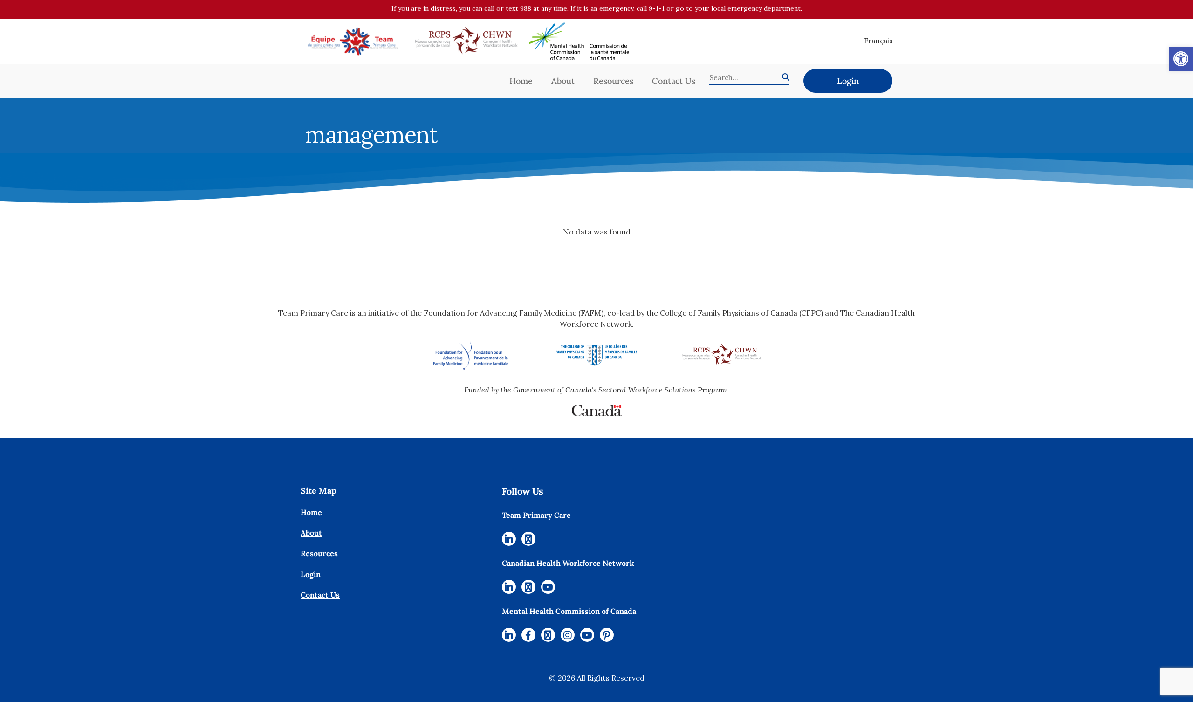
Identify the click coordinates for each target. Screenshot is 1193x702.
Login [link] (848, 81)
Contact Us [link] (673, 81)
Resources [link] (613, 81)
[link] (1181, 59)
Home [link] (521, 81)
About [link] (563, 81)
